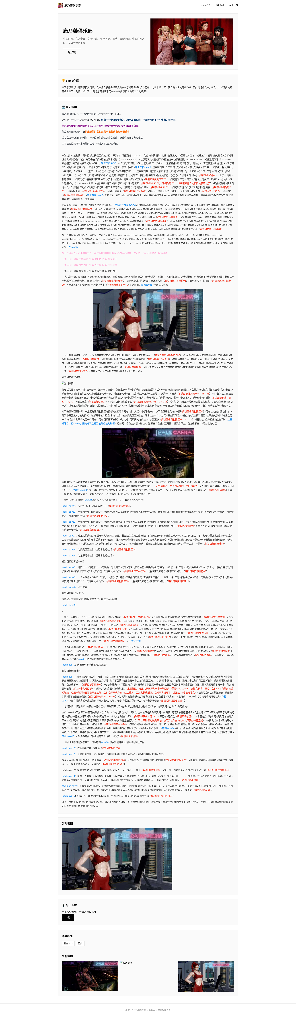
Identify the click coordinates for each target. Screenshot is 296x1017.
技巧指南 (220, 5)
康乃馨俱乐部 (72, 5)
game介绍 (206, 5)
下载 (68, 917)
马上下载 (233, 5)
